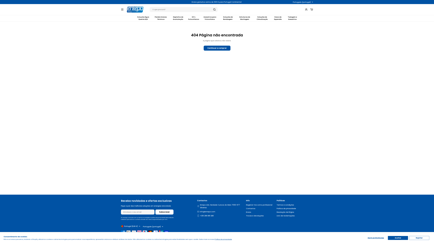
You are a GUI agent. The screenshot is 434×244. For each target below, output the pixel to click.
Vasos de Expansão (278, 18)
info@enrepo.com (207, 211)
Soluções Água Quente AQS (143, 18)
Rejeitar (419, 238)
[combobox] (184, 9)
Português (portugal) (302, 2)
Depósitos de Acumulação (178, 18)
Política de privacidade (223, 239)
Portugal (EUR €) (131, 226)
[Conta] (306, 9)
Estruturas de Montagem (244, 18)
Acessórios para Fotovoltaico (210, 18)
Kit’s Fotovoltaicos (193, 18)
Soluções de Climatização (262, 18)
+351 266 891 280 (207, 216)
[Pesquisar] (214, 9)
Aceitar (398, 238)
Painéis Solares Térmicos (161, 18)
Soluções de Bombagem (228, 18)
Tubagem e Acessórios (292, 18)
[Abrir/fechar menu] (122, 9)
